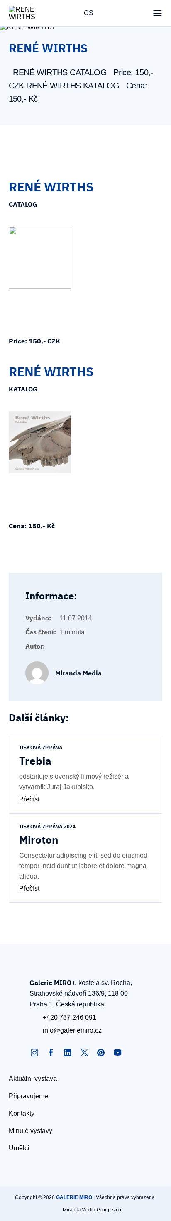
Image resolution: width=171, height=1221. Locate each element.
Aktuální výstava (33, 1078)
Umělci (19, 1148)
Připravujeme (28, 1095)
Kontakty (21, 1113)
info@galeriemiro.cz (72, 1030)
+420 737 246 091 (69, 1017)
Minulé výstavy (30, 1130)
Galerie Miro (74, 1197)
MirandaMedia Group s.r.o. (92, 1210)
